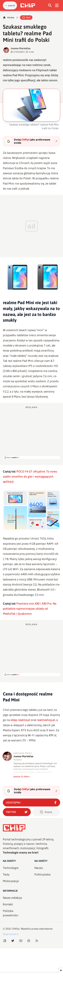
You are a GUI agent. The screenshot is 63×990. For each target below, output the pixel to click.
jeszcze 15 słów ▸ (21, 776)
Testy (6, 874)
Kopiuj (48, 812)
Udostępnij (13, 802)
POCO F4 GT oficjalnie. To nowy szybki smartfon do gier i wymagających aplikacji (30, 476)
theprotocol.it (10, 934)
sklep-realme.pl (20, 720)
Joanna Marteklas (20, 48)
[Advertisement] (31, 432)
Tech (28, 17)
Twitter (11, 812)
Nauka (38, 868)
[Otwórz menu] (57, 5)
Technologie (10, 868)
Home (10, 17)
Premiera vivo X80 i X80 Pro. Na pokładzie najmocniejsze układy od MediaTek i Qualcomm (29, 609)
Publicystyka (42, 874)
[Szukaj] (50, 5)
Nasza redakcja (12, 897)
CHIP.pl (16, 928)
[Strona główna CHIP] (28, 5)
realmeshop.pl (46, 720)
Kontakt (8, 904)
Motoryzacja (11, 881)
